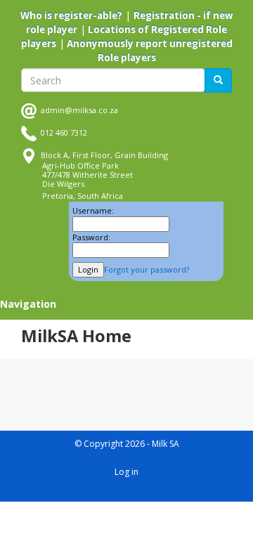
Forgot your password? (146, 269)
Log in (126, 472)
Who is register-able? (71, 15)
